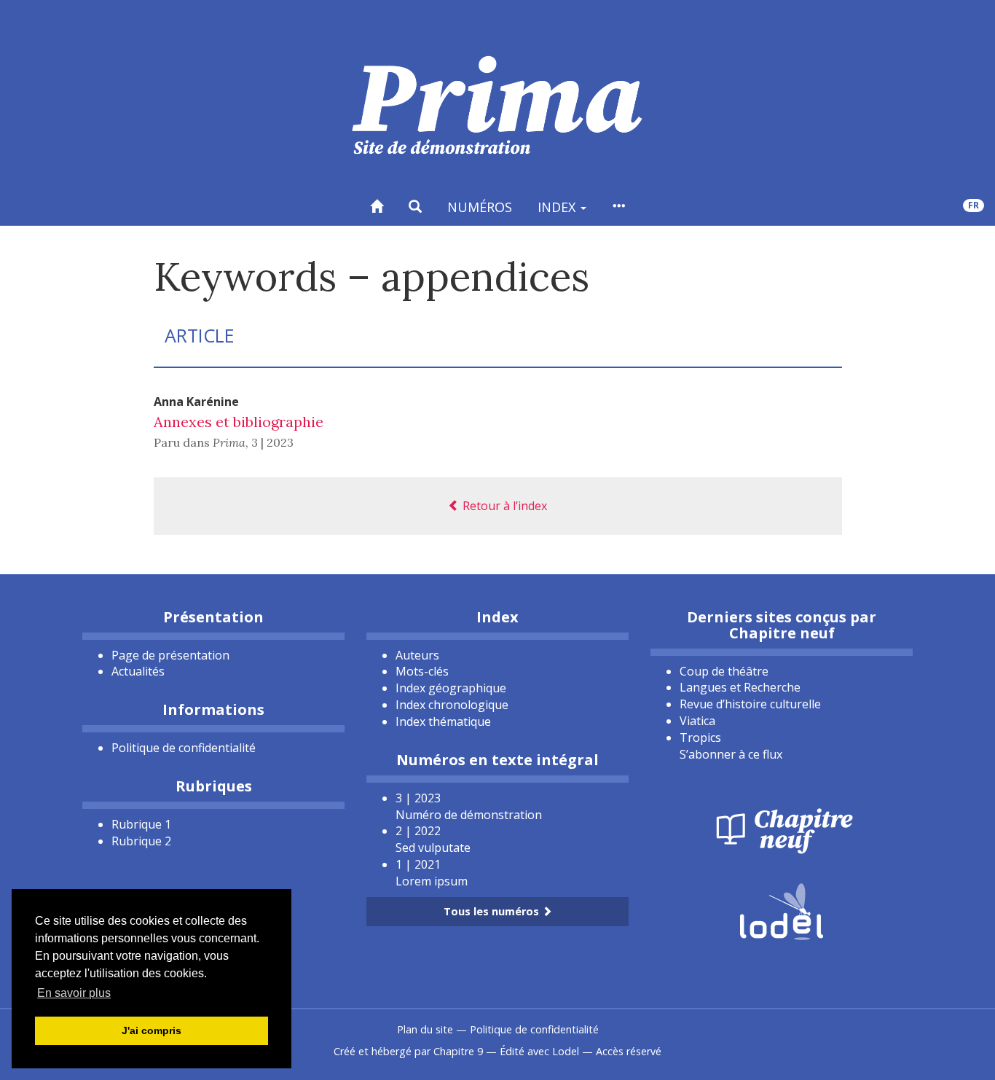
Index (558, 207)
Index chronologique (452, 705)
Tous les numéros (493, 911)
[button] (415, 206)
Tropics (700, 737)
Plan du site (425, 1029)
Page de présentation (170, 655)
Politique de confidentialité (183, 748)
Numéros (479, 207)
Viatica (697, 721)
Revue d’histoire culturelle (750, 704)
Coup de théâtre (724, 671)
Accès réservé (628, 1051)
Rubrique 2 (141, 841)
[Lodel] (781, 910)
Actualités (138, 671)
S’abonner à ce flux (731, 754)
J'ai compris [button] (151, 1030)
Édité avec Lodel (539, 1051)
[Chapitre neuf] (781, 829)
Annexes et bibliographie (238, 421)
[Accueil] (376, 206)
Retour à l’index (503, 506)
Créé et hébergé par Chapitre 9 (408, 1051)
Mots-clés (422, 671)
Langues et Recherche (740, 687)
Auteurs (417, 655)
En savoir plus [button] (74, 993)
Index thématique (443, 721)
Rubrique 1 (141, 824)
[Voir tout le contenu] (618, 206)
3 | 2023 (272, 442)
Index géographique (451, 688)
